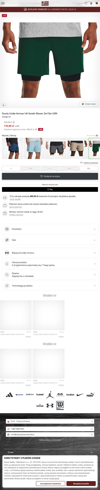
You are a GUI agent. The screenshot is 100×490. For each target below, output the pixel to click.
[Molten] (70, 395)
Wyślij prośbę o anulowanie (50, 440)
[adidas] (9, 395)
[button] (50, 229)
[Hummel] (40, 395)
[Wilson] (60, 405)
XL (69, 168)
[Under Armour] (50, 405)
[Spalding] (40, 405)
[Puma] (90, 395)
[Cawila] (30, 395)
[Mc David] (60, 395)
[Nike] (80, 395)
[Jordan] (50, 395)
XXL (88, 168)
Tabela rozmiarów (90, 163)
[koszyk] (97, 3)
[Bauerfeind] (20, 395)
